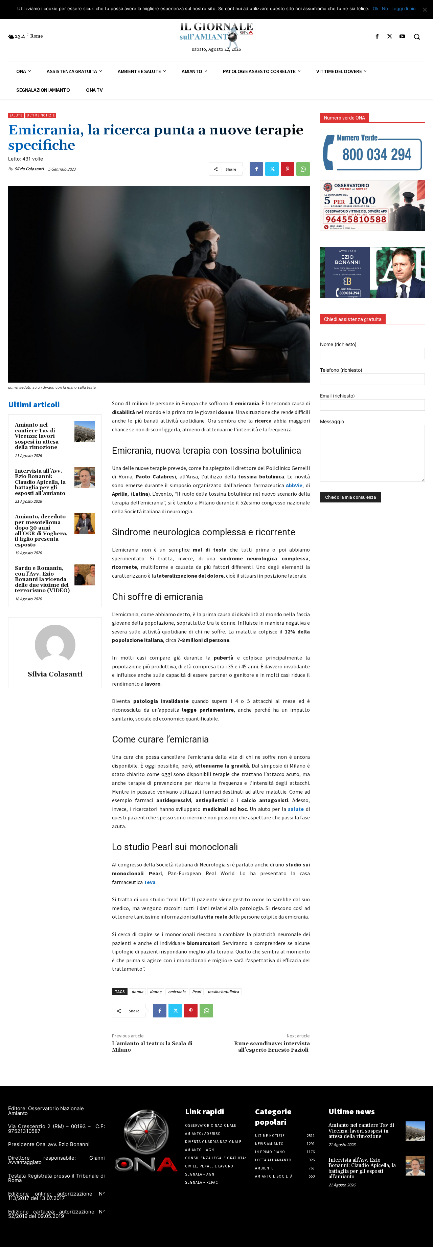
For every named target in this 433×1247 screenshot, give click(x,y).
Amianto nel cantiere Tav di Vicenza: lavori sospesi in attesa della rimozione (37, 436)
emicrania (176, 991)
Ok (376, 8)
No (385, 8)
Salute (15, 115)
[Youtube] (402, 36)
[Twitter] (389, 36)
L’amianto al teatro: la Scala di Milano (152, 1046)
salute (297, 808)
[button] (417, 36)
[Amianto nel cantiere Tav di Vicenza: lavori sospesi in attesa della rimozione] (84, 431)
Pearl (196, 991)
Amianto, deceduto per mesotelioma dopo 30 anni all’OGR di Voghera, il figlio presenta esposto (41, 531)
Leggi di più (403, 8)
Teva (150, 882)
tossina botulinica (223, 991)
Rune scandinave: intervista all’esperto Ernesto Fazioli (272, 1046)
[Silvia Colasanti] (55, 645)
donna (137, 991)
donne (155, 991)
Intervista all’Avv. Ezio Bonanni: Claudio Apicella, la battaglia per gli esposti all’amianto (40, 482)
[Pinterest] (287, 169)
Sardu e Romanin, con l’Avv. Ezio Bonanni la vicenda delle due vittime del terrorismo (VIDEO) (42, 579)
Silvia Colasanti (29, 169)
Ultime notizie (41, 115)
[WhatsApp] (303, 169)
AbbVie (294, 485)
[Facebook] (377, 36)
